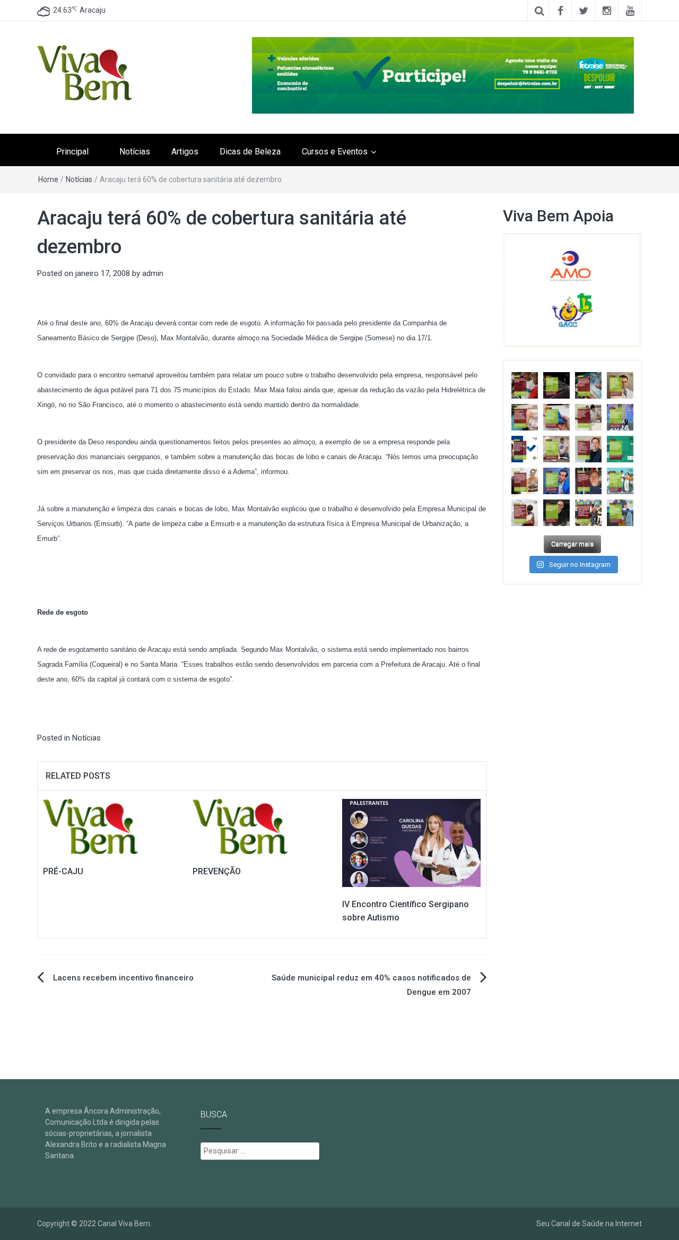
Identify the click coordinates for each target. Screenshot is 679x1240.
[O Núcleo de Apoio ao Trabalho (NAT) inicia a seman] (524, 417)
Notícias (134, 152)
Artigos (184, 152)
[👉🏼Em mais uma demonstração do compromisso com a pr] (588, 513)
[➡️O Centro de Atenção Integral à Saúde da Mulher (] (524, 513)
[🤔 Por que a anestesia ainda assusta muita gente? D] (556, 481)
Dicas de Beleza (250, 152)
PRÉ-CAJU (63, 871)
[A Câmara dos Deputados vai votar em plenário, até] (524, 385)
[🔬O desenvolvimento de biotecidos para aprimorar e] (620, 513)
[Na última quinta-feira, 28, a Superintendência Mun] (556, 385)
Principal (72, 152)
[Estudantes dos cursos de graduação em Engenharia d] (588, 417)
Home (48, 179)
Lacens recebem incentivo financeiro (123, 978)
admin (152, 273)
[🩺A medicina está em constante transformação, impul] (620, 449)
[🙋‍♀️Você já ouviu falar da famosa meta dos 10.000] (556, 513)
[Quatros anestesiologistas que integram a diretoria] (620, 417)
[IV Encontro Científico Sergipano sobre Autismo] (411, 842)
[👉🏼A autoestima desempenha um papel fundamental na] (588, 449)
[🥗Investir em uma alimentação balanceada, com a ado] (524, 481)
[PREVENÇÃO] (240, 826)
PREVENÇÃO (217, 871)
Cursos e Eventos (335, 152)
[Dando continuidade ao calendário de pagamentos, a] (588, 385)
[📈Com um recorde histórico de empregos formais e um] (556, 417)
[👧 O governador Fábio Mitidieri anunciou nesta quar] (556, 449)
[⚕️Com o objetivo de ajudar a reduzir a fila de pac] (620, 385)
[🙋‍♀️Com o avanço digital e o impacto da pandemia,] (620, 481)
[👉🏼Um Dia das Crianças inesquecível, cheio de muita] (588, 481)
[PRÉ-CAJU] (90, 826)
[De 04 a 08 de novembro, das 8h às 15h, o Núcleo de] (524, 449)
